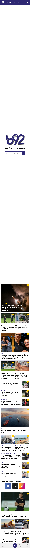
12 (27, 436)
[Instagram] (22, 486)
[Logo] (2, 2)
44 (27, 285)
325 (13, 362)
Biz (1, 381)
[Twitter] (15, 486)
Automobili (3, 538)
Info (2, 353)
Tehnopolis (3, 445)
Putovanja (18, 530)
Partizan (3, 390)
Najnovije (9, 2)
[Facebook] (8, 486)
